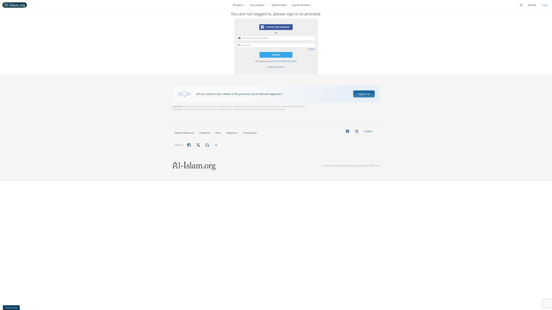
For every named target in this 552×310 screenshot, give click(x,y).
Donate (532, 5)
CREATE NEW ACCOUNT (285, 61)
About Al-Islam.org (184, 132)
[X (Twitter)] (357, 131)
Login (545, 5)
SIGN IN (276, 54)
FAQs (218, 132)
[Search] (521, 5)
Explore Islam (279, 5)
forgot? (311, 49)
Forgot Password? (276, 67)
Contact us (204, 132)
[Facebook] (348, 131)
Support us (364, 93)
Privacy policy (250, 132)
